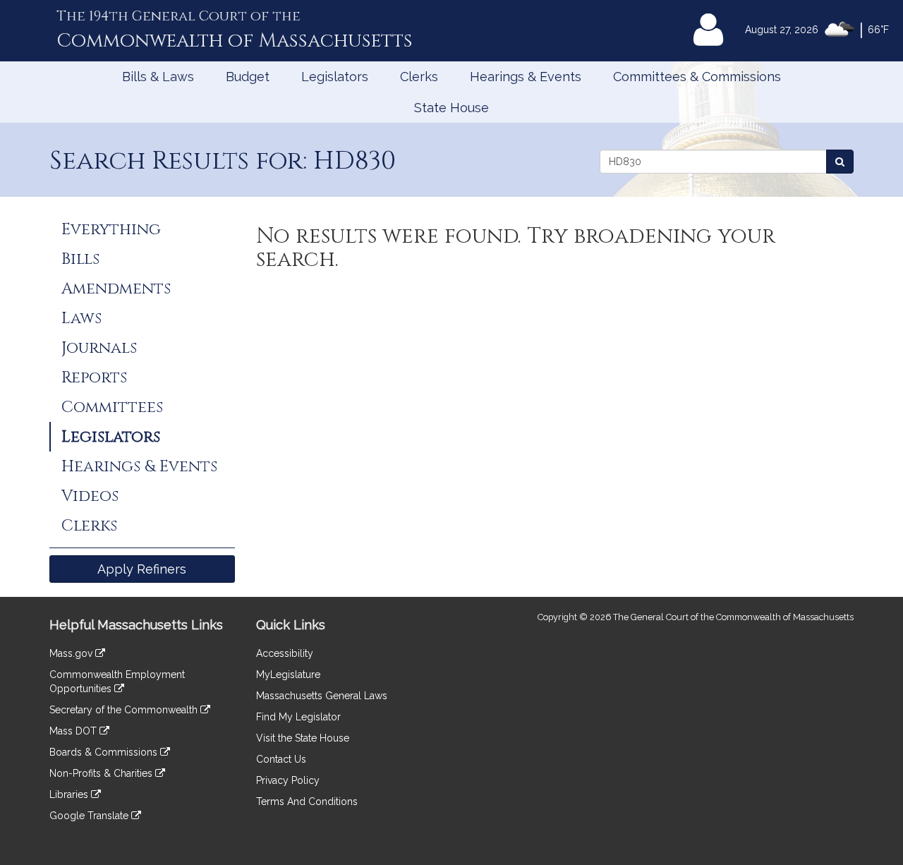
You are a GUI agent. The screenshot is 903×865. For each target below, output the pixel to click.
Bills (80, 259)
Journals (99, 347)
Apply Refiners (141, 569)
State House (451, 107)
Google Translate (90, 815)
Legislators (334, 76)
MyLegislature (288, 674)
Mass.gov (72, 653)
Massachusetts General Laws (321, 695)
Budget (247, 76)
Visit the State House (302, 738)
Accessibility (284, 653)
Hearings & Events (525, 76)
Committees (112, 407)
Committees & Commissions (697, 76)
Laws (81, 318)
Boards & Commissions (104, 752)
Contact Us (281, 759)
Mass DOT (74, 731)
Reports (94, 377)
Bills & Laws (158, 76)
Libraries (70, 794)
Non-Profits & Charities (102, 773)
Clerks (419, 76)
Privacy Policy (288, 780)
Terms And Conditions (307, 801)
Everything (111, 229)
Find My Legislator (298, 716)
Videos (90, 496)
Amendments (116, 288)
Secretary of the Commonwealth (124, 709)
